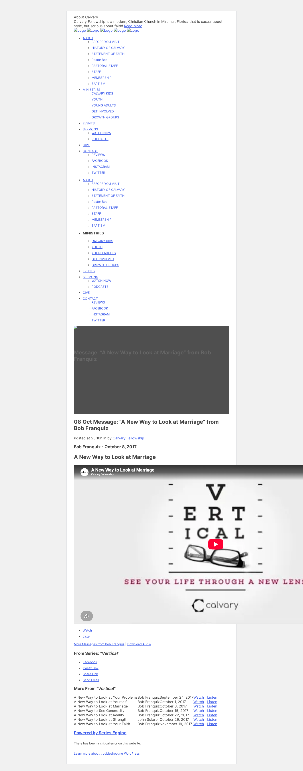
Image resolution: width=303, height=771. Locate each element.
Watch (87, 630)
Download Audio (139, 644)
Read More (133, 26)
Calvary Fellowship (128, 438)
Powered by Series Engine (100, 732)
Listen (87, 636)
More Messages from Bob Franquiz (99, 644)
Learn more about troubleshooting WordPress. (107, 753)
